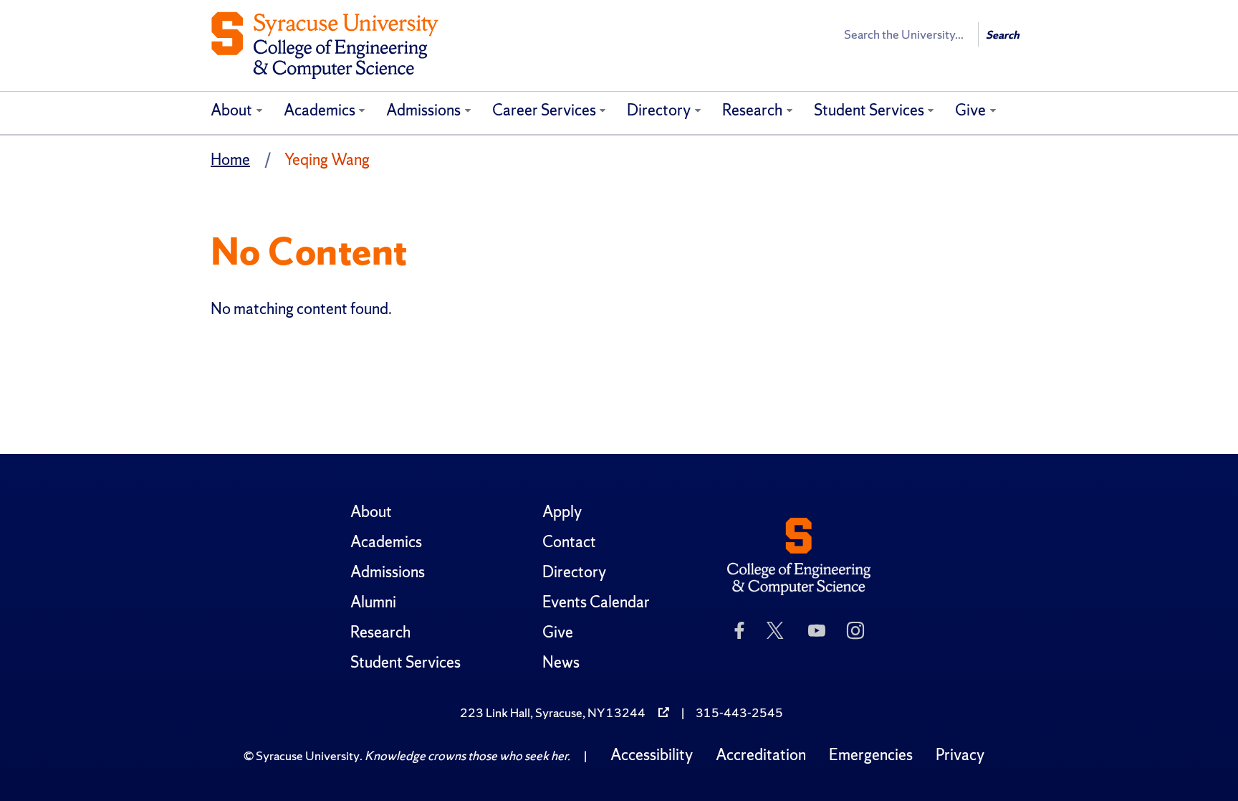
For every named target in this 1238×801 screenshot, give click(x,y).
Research (752, 110)
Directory (659, 110)
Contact (569, 541)
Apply (562, 511)
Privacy (960, 754)
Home (230, 159)
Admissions (423, 110)
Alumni (373, 602)
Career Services (544, 110)
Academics (319, 110)
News (561, 662)
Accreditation (761, 754)
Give (970, 110)
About (231, 110)
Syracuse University (308, 755)
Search (1002, 34)
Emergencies (871, 754)
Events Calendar (596, 602)
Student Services (869, 110)
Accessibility (651, 754)
